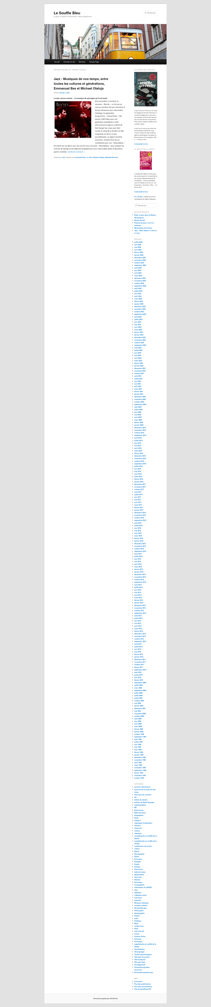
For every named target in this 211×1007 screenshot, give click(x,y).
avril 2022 (138, 358)
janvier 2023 (138, 335)
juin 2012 (137, 649)
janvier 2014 (138, 602)
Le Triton (90, 157)
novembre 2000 (140, 713)
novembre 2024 (140, 281)
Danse (136, 851)
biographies (138, 815)
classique (138, 833)
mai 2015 (137, 561)
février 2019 (138, 453)
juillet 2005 (138, 693)
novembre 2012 (140, 636)
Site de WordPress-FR (142, 989)
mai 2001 (137, 711)
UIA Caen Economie (141, 957)
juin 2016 (137, 528)
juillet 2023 (138, 319)
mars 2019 (138, 451)
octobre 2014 (139, 579)
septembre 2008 (140, 682)
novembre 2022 (140, 340)
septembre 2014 (140, 582)
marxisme (138, 898)
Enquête (137, 861)
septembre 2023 (140, 314)
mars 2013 (138, 628)
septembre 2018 (140, 463)
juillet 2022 (138, 350)
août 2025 (138, 268)
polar (136, 918)
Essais (136, 864)
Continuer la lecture (76, 151)
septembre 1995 (140, 770)
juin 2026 (137, 244)
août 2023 (138, 317)
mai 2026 (137, 247)
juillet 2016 (138, 525)
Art (135, 797)
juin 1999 (137, 744)
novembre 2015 (140, 546)
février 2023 (138, 332)
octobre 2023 (139, 311)
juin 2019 (137, 443)
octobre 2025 (139, 262)
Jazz (63, 157)
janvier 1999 (138, 755)
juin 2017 (137, 497)
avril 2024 (138, 296)
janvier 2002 (138, 706)
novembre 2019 (140, 430)
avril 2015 (138, 564)
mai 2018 (137, 471)
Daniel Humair (139, 220)
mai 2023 (137, 324)
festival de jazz (140, 872)
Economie (138, 859)
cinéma (137, 831)
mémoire (137, 900)
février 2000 (138, 729)
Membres (82, 62)
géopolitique (139, 874)
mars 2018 (138, 476)
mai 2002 (137, 703)
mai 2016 (137, 530)
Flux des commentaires (143, 986)
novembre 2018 (140, 458)
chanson (137, 825)
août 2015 (138, 554)
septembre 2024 (140, 286)
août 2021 (138, 376)
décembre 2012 (140, 633)
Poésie (136, 916)
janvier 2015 (138, 572)
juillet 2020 (138, 409)
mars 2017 (138, 505)
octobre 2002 (139, 700)
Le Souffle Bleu (67, 12)
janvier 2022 (138, 366)
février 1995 (138, 773)
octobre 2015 (139, 548)
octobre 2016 (139, 517)
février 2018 (138, 479)
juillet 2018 (138, 466)
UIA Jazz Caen (139, 962)
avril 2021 (138, 386)
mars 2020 (138, 420)
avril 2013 (138, 626)
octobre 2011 (139, 664)
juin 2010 (137, 677)
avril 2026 (138, 250)
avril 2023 (138, 327)
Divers (136, 856)
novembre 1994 (140, 775)
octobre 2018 (139, 461)
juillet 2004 (138, 695)
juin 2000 (137, 721)
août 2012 (138, 644)
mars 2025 (138, 275)
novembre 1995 (140, 767)
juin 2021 (137, 381)
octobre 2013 (139, 610)
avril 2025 (138, 273)
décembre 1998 (140, 757)
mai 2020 (137, 414)
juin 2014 (137, 590)
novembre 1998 (140, 760)
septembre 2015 (140, 551)
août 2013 (138, 615)
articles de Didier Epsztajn (144, 802)
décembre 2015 (140, 543)
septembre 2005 (140, 690)
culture (137, 848)
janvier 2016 (138, 541)
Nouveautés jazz (140, 908)
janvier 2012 (138, 657)
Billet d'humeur (140, 813)
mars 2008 (138, 688)
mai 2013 (137, 623)
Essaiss (137, 867)
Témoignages (139, 952)
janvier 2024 (138, 304)
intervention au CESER (143, 887)
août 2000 (138, 718)
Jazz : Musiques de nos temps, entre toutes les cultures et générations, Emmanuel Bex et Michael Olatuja (81, 83)
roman (136, 934)
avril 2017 (138, 502)
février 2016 (138, 538)
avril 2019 (138, 448)
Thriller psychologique (143, 954)
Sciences (137, 939)
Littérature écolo (140, 895)
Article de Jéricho (141, 800)
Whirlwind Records (111, 157)
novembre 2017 (140, 487)
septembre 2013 (140, 613)
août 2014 (138, 585)
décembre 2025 (140, 257)
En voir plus (138, 196)
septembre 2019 (140, 435)
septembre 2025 (140, 265)
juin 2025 (137, 270)
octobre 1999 (139, 734)
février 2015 (138, 569)
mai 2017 (137, 499)
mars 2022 (138, 360)
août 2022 (138, 347)
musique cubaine (140, 905)
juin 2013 (137, 621)
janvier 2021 (138, 394)
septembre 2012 (140, 641)
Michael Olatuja (98, 157)
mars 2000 (138, 726)
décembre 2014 (140, 574)
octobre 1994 (139, 778)
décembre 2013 (140, 605)
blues (136, 818)
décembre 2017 (140, 484)
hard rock (138, 877)
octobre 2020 (139, 402)
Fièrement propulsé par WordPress (105, 998)
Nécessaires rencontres (143, 228)
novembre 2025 (140, 260)
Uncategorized (139, 964)
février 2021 (138, 391)
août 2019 (138, 438)
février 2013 (138, 631)
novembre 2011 (140, 662)
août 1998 (138, 762)
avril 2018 (138, 474)
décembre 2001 (140, 708)
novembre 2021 (140, 371)
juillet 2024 (138, 291)
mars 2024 (138, 299)
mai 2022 (137, 355)
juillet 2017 (138, 494)
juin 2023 (137, 322)
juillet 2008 (138, 685)
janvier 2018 (138, 482)
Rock (136, 928)
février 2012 (138, 654)
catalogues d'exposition (143, 823)
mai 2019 (137, 445)
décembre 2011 (140, 659)
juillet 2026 (138, 242)
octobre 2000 (139, 716)
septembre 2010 (140, 670)
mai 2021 (137, 384)
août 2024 (138, 288)
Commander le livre (141, 144)
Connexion (138, 981)
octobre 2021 (139, 373)
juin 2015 (137, 559)
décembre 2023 (140, 306)
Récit (136, 923)
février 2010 (138, 680)
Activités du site (69, 62)
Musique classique (141, 903)
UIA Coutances (139, 959)
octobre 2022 (139, 342)
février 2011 (138, 667)
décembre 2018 (140, 456)
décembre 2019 (140, 427)
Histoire (137, 879)
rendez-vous (139, 926)
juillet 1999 (138, 742)
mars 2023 (138, 329)
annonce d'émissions (142, 787)
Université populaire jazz (143, 972)
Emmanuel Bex (80, 157)
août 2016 (138, 523)
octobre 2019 (139, 432)
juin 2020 (137, 412)
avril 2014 (138, 595)
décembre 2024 (140, 278)
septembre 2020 (140, 404)
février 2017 (138, 507)
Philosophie (138, 910)
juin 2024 (137, 293)
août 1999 (138, 739)
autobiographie (140, 805)
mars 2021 (138, 389)
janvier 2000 (138, 731)
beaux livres (138, 810)
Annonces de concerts (142, 794)
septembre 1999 (140, 737)
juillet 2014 (138, 587)
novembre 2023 (140, 309)
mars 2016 (138, 536)
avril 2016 (138, 533)
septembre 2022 (140, 345)
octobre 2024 (139, 283)
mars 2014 (138, 597)
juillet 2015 (138, 556)
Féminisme (138, 869)
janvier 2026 (138, 255)
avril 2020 (138, 417)
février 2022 (138, 363)
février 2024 (138, 301)
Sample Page (94, 62)
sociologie (138, 941)
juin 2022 (137, 353)
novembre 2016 (140, 515)
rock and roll (139, 931)
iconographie (139, 885)
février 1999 (138, 752)
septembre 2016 (140, 520)
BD (135, 807)
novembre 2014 (140, 577)
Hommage (138, 882)
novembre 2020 (140, 399)
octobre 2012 (139, 639)
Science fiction (140, 936)
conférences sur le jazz (143, 846)
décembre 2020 (140, 396)
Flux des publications (142, 984)
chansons (138, 828)
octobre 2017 (139, 489)
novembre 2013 (140, 608)
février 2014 (138, 600)
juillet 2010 (138, 675)
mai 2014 (137, 592)
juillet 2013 (138, 618)
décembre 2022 (140, 337)
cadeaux (137, 820)
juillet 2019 (138, 440)
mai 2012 (137, 652)
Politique (137, 921)
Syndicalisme (139, 949)
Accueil (57, 62)
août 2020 (138, 407)
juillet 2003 (138, 698)
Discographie (139, 854)
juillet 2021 (138, 378)
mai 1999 (137, 747)
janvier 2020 (138, 425)
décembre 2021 (140, 368)
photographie (139, 913)
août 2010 (138, 672)
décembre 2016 (140, 512)
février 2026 (138, 252)
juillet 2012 (138, 646)
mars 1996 (138, 765)
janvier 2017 (138, 510)
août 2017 (138, 492)
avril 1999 (138, 749)
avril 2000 (138, 724)
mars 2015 (138, 567)
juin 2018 (137, 469)
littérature (138, 892)
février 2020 (138, 422)
